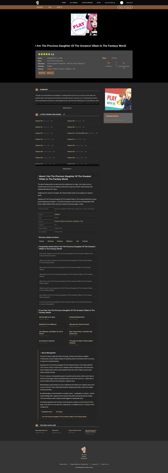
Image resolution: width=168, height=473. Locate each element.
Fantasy (49, 69)
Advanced (130, 2)
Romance (39, 7)
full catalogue (47, 376)
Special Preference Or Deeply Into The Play (90, 431)
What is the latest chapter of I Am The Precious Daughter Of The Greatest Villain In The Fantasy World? (65, 261)
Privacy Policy (63, 464)
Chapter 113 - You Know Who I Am (77, 133)
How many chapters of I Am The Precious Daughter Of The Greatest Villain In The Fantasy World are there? (66, 254)
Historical (55, 69)
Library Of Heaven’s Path (75, 430)
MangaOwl (43, 356)
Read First (42, 73)
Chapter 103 (71, 163)
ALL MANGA (73, 2)
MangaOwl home (47, 411)
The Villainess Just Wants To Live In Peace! (51, 332)
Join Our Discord (110, 2)
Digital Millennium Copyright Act (79, 464)
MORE (59, 7)
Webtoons (68, 69)
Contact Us (95, 464)
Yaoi (49, 7)
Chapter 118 (70, 121)
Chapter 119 (39, 121)
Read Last (50, 73)
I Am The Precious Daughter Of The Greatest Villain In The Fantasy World (64, 416)
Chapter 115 (39, 133)
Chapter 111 (70, 139)
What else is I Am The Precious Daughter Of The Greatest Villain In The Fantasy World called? (65, 282)
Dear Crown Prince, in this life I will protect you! (80, 332)
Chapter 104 (39, 163)
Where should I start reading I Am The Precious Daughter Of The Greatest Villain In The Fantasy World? (65, 289)
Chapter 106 (39, 157)
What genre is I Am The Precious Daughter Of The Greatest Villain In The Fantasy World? (66, 275)
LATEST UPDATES (87, 2)
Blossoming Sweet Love (41, 430)
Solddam (49, 66)
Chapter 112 (39, 139)
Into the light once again (47, 317)
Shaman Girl (55, 430)
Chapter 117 (39, 127)
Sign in (121, 7)
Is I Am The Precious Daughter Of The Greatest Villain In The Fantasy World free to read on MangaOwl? (65, 303)
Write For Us (105, 464)
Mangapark (84, 458)
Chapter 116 (70, 127)
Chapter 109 (71, 145)
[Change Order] (64, 114)
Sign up (128, 7)
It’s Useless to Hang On (47, 341)
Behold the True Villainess (48, 324)
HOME (64, 2)
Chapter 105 (71, 157)
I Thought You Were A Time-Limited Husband (81, 342)
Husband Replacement (77, 317)
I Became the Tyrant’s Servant (79, 324)
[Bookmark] (124, 63)
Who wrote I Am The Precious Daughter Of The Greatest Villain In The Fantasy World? (65, 268)
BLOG (99, 2)
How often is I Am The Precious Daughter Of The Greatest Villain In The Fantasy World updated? (65, 296)
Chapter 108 (39, 151)
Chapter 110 (39, 145)
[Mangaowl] (37, 2)
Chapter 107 (71, 151)
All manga (59, 411)
